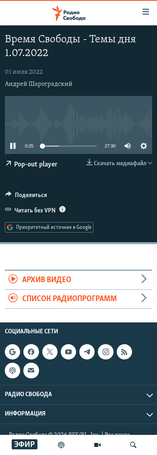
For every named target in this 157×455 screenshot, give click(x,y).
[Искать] (133, 445)
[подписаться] (31, 370)
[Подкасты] (12, 370)
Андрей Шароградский (38, 84)
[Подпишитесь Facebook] (31, 351)
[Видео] (97, 445)
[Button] (26, 197)
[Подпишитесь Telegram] (87, 351)
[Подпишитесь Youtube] (68, 351)
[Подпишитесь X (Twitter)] (50, 351)
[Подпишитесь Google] (12, 351)
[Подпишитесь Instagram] (105, 351)
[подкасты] (61, 445)
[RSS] (124, 351)
